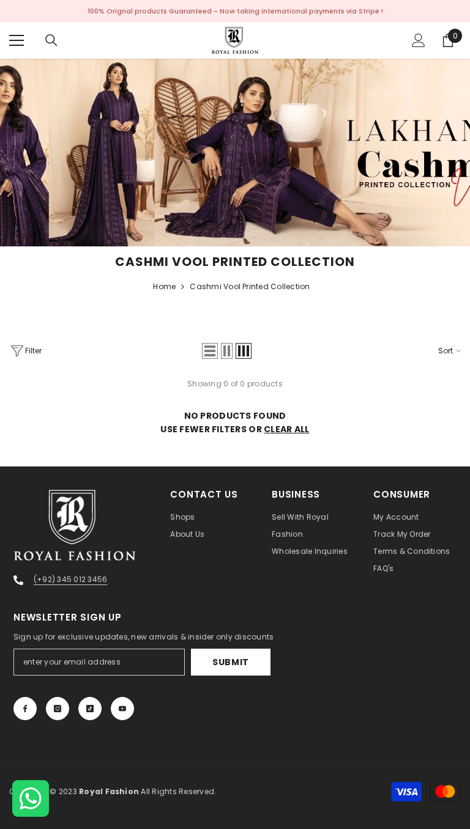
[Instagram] (57, 708)
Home (164, 286)
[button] (210, 351)
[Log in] (418, 40)
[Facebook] (25, 708)
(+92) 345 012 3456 (70, 579)
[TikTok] (90, 708)
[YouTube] (122, 708)
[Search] (51, 40)
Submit (230, 662)
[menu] (16, 40)
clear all (287, 429)
